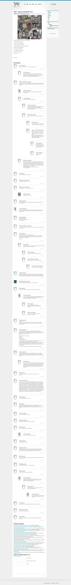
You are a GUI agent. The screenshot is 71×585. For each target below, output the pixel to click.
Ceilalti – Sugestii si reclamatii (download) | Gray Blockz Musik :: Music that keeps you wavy (27, 539)
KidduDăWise (22, 281)
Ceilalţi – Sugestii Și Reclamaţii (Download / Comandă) (21, 542)
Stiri (48, 18)
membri (27, 4)
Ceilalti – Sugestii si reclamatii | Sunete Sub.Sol (20, 532)
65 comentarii (27, 13)
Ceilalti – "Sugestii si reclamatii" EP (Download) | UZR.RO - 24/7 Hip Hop (24, 528)
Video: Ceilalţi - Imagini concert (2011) (19, 537)
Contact (36, 4)
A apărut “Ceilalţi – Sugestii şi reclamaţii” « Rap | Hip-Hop (22, 544)
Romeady (21, 509)
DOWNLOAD (16, 53)
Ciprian (21, 447)
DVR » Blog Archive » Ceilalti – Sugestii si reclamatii (21, 545)
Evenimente (49, 15)
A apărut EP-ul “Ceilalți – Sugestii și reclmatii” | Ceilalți (21, 525)
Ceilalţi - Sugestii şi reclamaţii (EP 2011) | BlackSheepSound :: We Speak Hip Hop (25, 533)
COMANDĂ (15, 57)
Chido (20, 273)
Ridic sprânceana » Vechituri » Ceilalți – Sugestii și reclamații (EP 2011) (24, 535)
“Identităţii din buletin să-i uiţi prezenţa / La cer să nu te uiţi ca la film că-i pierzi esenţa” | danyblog (28, 549)
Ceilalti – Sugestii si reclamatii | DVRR (19, 552)
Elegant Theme (53, 583)
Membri (49, 17)
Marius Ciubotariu (47, 583)
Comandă (33, 4)
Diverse (49, 14)
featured (24, 13)
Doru (37, 143)
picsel (24, 194)
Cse (20, 502)
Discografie (39, 4)
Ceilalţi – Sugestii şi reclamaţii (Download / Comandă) (21, 530)
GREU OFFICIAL (23, 82)
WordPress (58, 583)
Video (48, 20)
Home (25, 4)
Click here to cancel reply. (17, 556)
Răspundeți (41, 68)
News (30, 4)
